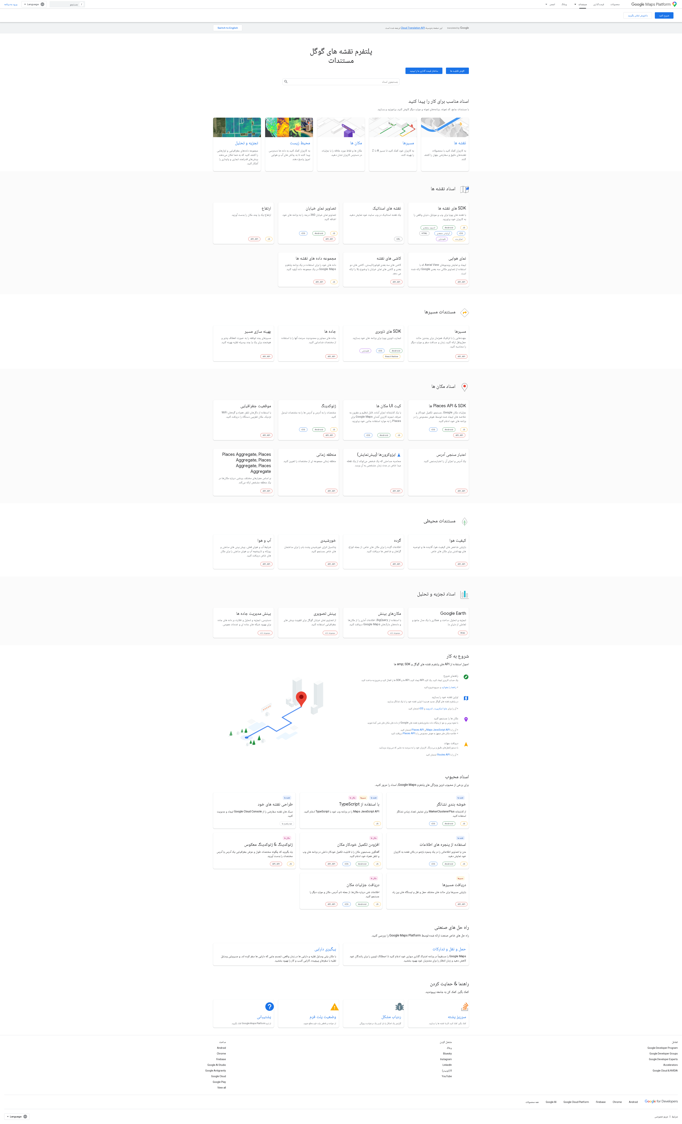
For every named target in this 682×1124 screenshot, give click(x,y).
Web (462, 632)
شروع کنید (664, 15)
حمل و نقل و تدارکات (449, 949)
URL (398, 239)
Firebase (221, 1059)
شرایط (675, 1116)
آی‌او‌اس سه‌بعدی (443, 233)
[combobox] (67, 4)
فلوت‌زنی (441, 239)
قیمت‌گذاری (598, 4)
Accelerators (670, 1064)
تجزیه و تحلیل (246, 142)
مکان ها (356, 142)
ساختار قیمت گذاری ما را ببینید (424, 70)
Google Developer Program (663, 1047)
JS (464, 227)
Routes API (443, 754)
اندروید (429, 708)
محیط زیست (300, 142)
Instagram (446, 1059)
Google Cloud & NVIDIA (665, 1070)
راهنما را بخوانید (449, 687)
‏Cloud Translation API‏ (413, 27)
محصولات (615, 4)
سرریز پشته (457, 1016)
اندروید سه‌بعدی (429, 227)
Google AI (551, 1102)
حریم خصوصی (661, 1116)
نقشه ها (460, 142)
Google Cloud (218, 1076)
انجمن (552, 4)
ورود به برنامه (10, 4)
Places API (418, 729)
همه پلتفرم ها (287, 823)
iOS (461, 233)
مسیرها (408, 142)
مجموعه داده (395, 632)
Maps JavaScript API (438, 729)
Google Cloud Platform (576, 1102)
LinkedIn (447, 1064)
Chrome (221, 1053)
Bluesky (447, 1053)
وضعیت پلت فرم (323, 1016)
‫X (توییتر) (447, 1070)
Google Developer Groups (663, 1053)
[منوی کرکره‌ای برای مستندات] (574, 4)
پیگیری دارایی (325, 949)
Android (449, 227)
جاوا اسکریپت (440, 708)
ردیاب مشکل (391, 1016)
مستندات (582, 4)
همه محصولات (532, 1102)
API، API (329, 239)
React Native (391, 356)
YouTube (447, 1076)
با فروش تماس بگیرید (638, 15)
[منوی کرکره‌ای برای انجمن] (545, 4)
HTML (424, 233)
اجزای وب (459, 239)
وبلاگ (564, 4)
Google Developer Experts (663, 1059)
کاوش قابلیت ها (457, 70)
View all (221, 1087)
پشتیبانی (264, 1016)
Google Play (219, 1082)
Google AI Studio (216, 1064)
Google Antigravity (215, 1070)
